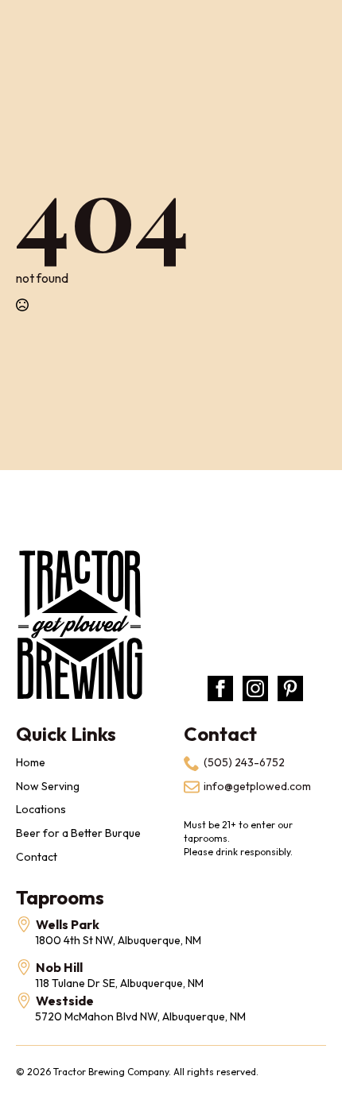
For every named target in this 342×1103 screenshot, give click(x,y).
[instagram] (255, 688)
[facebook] (220, 688)
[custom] (290, 688)
